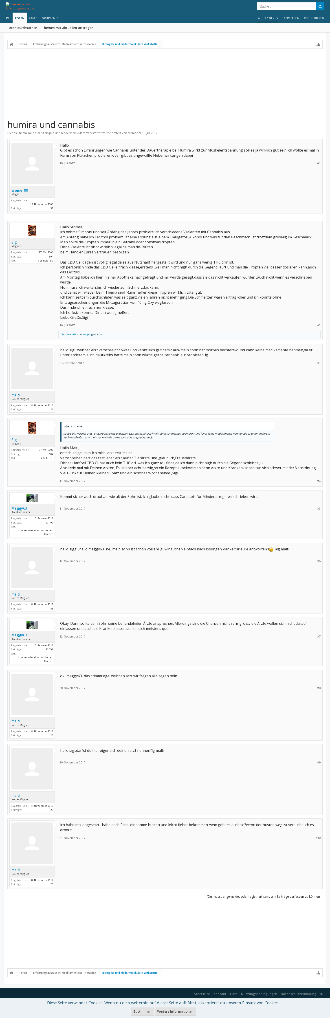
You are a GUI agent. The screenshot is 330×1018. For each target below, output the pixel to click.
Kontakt (220, 994)
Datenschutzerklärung (298, 994)
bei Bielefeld (45, 260)
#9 (319, 762)
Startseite (202, 994)
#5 (319, 508)
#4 (319, 481)
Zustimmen (142, 1011)
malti (15, 395)
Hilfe (234, 994)
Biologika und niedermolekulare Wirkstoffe (71, 133)
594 (51, 256)
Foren (19, 18)
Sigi (14, 242)
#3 (319, 363)
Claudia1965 (68, 334)
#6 (319, 561)
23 (52, 409)
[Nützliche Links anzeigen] (318, 44)
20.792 (49, 522)
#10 (318, 838)
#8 (319, 688)
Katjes (86, 334)
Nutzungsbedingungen (259, 994)
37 (52, 208)
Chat (33, 18)
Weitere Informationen (175, 1011)
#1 (319, 163)
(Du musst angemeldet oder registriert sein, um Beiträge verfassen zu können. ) (265, 896)
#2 (319, 325)
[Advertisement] (165, 83)
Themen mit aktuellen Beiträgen (67, 28)
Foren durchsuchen (22, 28)
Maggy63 (19, 508)
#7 (319, 636)
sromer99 (134, 133)
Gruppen (48, 18)
